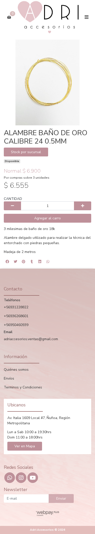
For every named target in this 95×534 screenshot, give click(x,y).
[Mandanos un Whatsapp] (9, 477)
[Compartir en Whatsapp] (47, 261)
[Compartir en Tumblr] (31, 261)
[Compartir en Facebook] (7, 261)
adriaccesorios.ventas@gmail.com (31, 339)
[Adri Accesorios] (48, 17)
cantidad (13, 198)
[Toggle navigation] (86, 17)
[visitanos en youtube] (32, 477)
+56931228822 (16, 307)
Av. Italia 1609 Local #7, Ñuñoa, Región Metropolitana (38, 420)
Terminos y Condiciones (23, 387)
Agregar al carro (47, 218)
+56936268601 (16, 316)
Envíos (9, 378)
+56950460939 (16, 324)
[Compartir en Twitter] (15, 261)
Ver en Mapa (24, 446)
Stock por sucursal (26, 152)
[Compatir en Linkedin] (39, 261)
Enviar (61, 498)
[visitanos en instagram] (21, 477)
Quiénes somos (16, 369)
